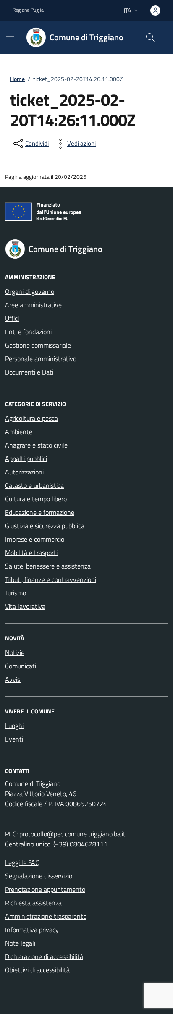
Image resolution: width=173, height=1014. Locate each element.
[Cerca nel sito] (150, 37)
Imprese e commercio (34, 539)
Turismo (15, 593)
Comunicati (20, 666)
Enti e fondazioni (28, 332)
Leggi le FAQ (22, 862)
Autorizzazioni (24, 472)
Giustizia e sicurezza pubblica (44, 526)
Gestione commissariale (38, 345)
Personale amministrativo (40, 359)
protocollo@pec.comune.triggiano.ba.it (72, 834)
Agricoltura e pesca (31, 418)
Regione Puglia (28, 10)
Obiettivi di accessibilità (37, 970)
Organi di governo (29, 291)
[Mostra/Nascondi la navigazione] (10, 36)
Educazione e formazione (39, 512)
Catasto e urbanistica (34, 485)
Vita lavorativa (25, 606)
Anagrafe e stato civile (36, 445)
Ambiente (18, 432)
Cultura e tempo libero (36, 499)
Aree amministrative (33, 305)
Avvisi (13, 679)
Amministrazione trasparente (45, 916)
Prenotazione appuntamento (45, 889)
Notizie (14, 652)
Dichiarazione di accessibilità (44, 956)
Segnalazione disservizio (38, 876)
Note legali (20, 943)
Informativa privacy (32, 930)
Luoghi (14, 726)
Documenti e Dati (29, 372)
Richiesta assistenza (33, 903)
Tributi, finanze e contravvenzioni (50, 579)
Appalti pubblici (26, 458)
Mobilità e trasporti (31, 553)
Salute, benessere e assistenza (48, 566)
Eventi (14, 739)
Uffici (12, 318)
